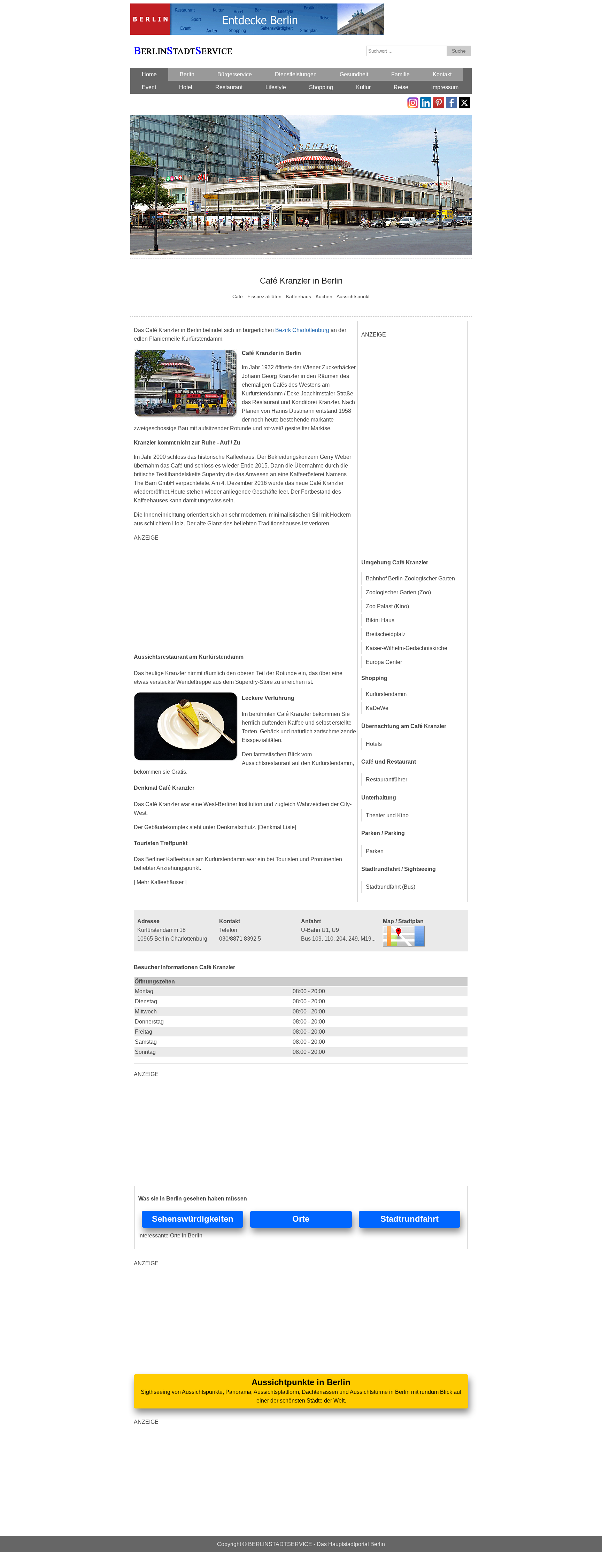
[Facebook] (451, 102)
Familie (400, 74)
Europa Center (384, 662)
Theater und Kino (387, 815)
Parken (375, 851)
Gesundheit (354, 74)
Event (149, 87)
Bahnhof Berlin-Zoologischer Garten (410, 578)
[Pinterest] (438, 102)
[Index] (183, 43)
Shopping (321, 87)
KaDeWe (377, 708)
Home (149, 74)
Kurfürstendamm (386, 694)
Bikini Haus (380, 620)
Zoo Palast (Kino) (387, 606)
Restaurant (228, 87)
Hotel (185, 87)
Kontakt (442, 74)
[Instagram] (412, 102)
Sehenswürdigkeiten (192, 1218)
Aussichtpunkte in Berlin (301, 1382)
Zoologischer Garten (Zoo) (398, 592)
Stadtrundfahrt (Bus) (390, 887)
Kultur (363, 87)
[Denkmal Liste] (277, 827)
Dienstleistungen (296, 74)
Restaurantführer (386, 779)
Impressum (444, 87)
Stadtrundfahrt (409, 1218)
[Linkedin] (425, 102)
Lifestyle (275, 87)
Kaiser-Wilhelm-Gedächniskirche (406, 648)
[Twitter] (464, 102)
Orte (300, 1218)
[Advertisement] (245, 596)
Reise (401, 87)
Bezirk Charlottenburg (302, 330)
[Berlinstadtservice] (257, 8)
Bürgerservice (234, 74)
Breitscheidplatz (386, 634)
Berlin (187, 74)
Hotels (374, 744)
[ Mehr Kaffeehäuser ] (160, 882)
